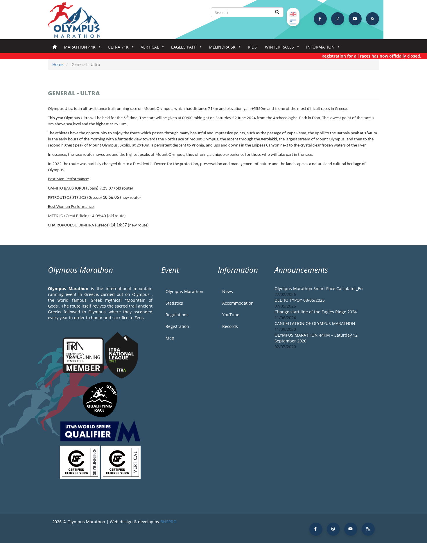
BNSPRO (168, 521)
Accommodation (238, 303)
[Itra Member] (83, 355)
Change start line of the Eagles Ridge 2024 (315, 312)
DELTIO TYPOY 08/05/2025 (299, 300)
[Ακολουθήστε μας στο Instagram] (337, 18)
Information (318, 48)
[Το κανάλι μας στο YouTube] (355, 18)
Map (170, 338)
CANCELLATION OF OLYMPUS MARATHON (314, 323)
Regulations (177, 314)
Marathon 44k (78, 48)
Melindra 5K (220, 48)
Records (230, 326)
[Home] (77, 20)
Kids (252, 47)
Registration (177, 326)
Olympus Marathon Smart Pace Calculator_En (318, 288)
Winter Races (277, 48)
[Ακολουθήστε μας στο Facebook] (320, 18)
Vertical (148, 48)
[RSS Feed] (372, 18)
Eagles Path (182, 48)
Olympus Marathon (184, 291)
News (227, 291)
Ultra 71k (116, 48)
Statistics (174, 303)
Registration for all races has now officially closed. (365, 56)
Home (54, 47)
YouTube (230, 314)
